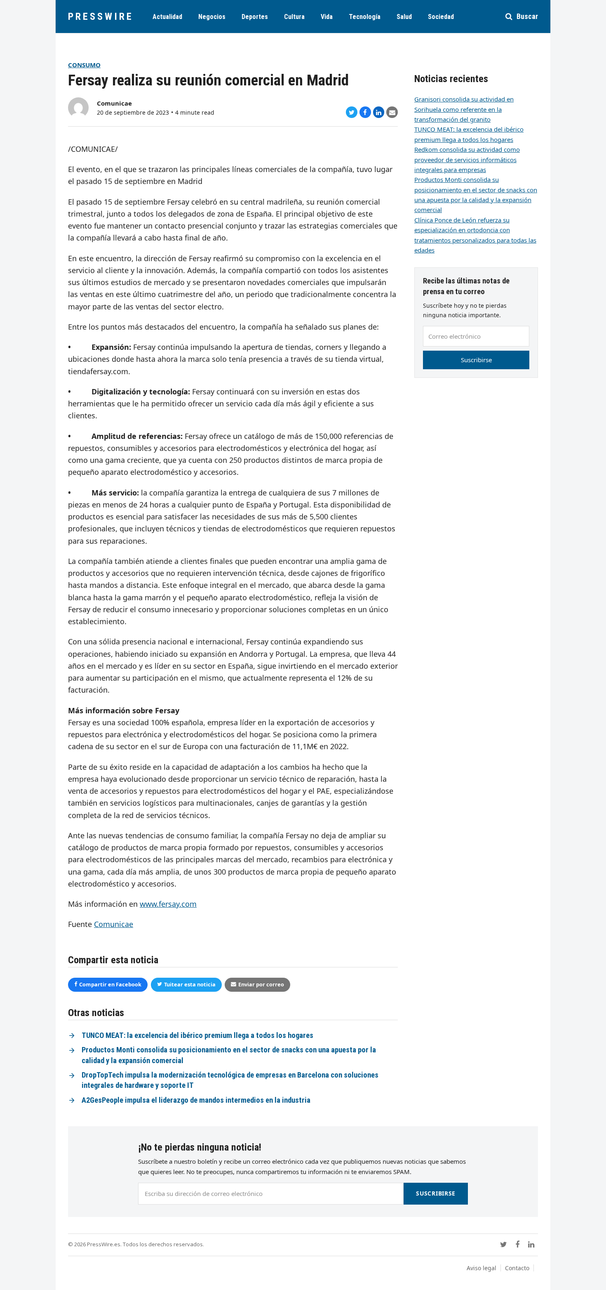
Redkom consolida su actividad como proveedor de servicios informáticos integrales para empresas (467, 159)
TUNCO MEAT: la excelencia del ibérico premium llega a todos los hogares (197, 1035)
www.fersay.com (168, 904)
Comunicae (114, 103)
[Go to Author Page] (78, 107)
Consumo (84, 65)
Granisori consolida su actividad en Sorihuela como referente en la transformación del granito (464, 109)
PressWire (101, 16)
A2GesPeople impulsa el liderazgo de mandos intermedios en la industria (196, 1100)
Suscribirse (476, 360)
